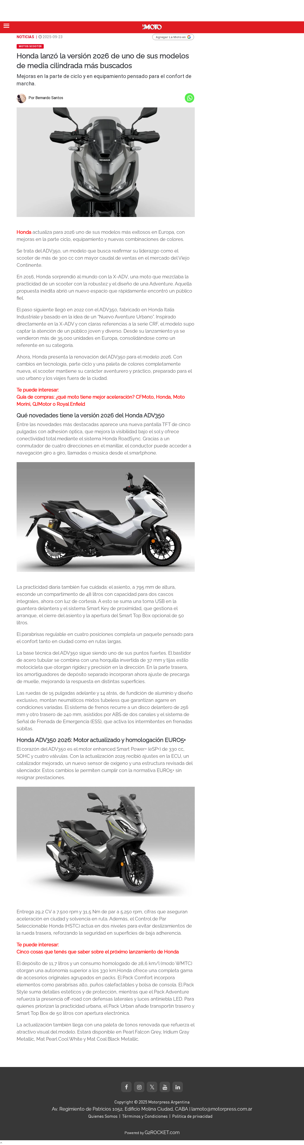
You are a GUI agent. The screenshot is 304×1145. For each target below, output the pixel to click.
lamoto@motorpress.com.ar (221, 1109)
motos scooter (30, 46)
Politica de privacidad (192, 1116)
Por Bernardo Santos (45, 98)
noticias (25, 37)
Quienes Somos (103, 1116)
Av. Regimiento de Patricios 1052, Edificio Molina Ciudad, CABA (120, 1109)
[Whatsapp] (189, 98)
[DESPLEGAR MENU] (6, 26)
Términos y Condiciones (145, 1116)
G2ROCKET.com (162, 1132)
